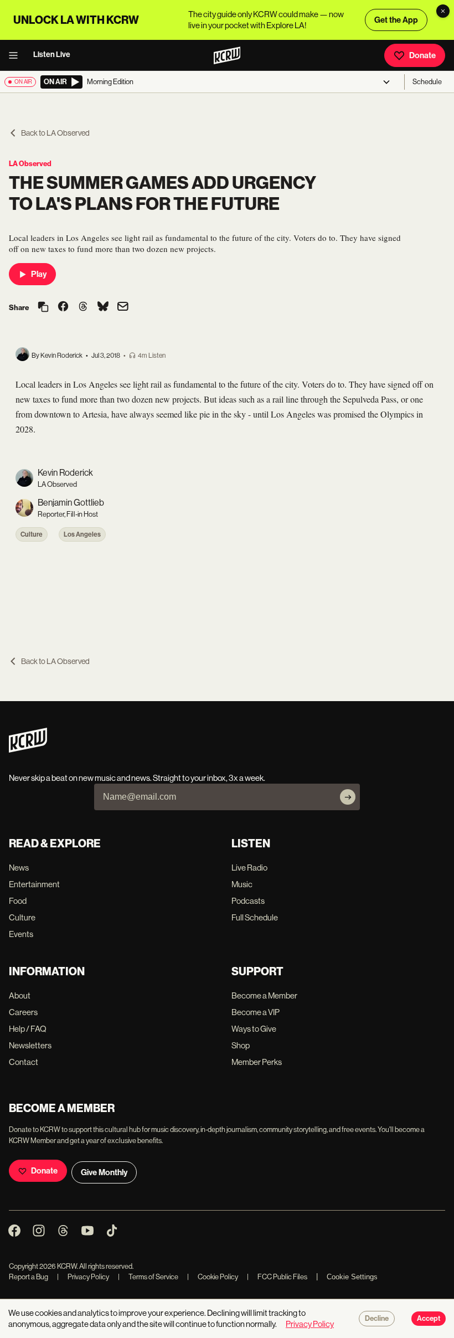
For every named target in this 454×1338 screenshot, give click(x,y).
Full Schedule (254, 917)
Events (21, 934)
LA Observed (30, 163)
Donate (422, 55)
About (19, 995)
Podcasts (248, 900)
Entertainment (34, 884)
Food (18, 900)
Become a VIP (255, 1012)
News (19, 867)
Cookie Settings (352, 1277)
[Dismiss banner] (443, 11)
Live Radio (249, 867)
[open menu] (16, 55)
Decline (377, 1318)
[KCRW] (28, 749)
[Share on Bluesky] (103, 307)
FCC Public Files (277, 1277)
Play (39, 274)
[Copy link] (43, 307)
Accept (428, 1318)
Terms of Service (148, 1277)
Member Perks (256, 1062)
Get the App (396, 20)
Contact (23, 1062)
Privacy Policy (83, 1277)
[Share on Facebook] (63, 307)
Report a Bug (28, 1277)
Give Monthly (104, 1172)
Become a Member (264, 995)
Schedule (427, 82)
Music (241, 884)
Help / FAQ (28, 1028)
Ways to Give (253, 1028)
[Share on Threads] (83, 307)
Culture (31, 534)
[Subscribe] (347, 797)
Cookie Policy (212, 1277)
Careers (23, 1012)
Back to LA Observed (55, 132)
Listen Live (51, 54)
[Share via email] (122, 307)
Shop (240, 1045)
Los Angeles (82, 534)
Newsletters (30, 1045)
